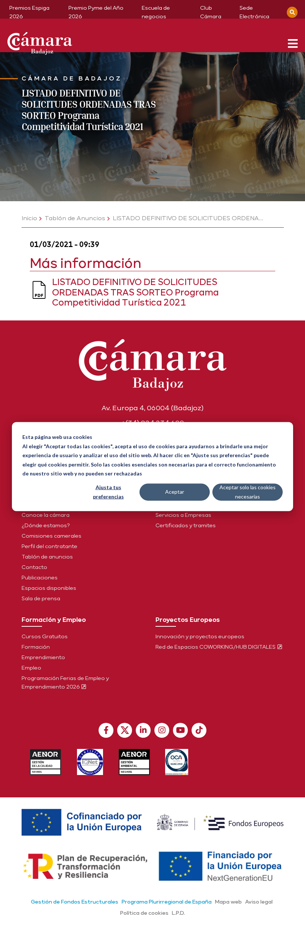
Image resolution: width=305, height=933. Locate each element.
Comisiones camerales (51, 535)
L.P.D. (178, 913)
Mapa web (228, 901)
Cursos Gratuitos (45, 636)
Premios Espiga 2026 (29, 12)
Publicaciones (40, 577)
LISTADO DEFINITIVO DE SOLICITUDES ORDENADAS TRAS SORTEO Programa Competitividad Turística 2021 (135, 292)
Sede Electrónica (254, 12)
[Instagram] (161, 730)
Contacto (34, 567)
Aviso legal (259, 901)
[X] (124, 730)
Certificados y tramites (185, 525)
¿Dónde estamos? (46, 525)
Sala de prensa (41, 598)
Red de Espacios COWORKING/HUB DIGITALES (216, 646)
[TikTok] (199, 730)
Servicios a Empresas (183, 515)
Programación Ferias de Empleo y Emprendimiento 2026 (65, 682)
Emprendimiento (43, 657)
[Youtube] (180, 730)
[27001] (90, 762)
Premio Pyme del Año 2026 (95, 12)
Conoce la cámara (46, 515)
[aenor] (45, 762)
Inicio (29, 218)
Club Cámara (210, 12)
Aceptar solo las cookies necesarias (247, 492)
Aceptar (174, 491)
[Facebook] (106, 730)
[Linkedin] (143, 730)
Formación (36, 646)
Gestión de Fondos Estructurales (74, 901)
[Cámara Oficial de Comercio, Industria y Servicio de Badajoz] (39, 42)
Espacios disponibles (49, 588)
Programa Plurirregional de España (167, 901)
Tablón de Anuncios (75, 218)
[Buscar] (292, 12)
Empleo (31, 667)
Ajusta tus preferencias (108, 492)
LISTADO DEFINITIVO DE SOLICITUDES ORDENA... (188, 218)
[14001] (134, 762)
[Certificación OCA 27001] (176, 762)
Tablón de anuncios (47, 556)
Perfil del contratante (49, 546)
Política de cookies (144, 913)
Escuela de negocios (156, 12)
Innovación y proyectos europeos (199, 636)
